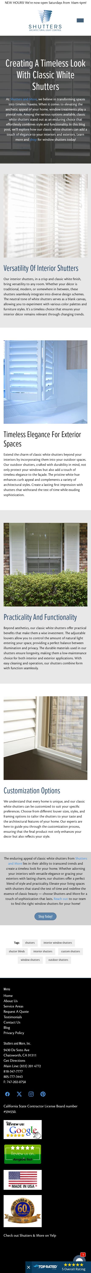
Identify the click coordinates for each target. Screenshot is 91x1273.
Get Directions (14, 1060)
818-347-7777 (13, 1071)
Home (8, 996)
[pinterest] (43, 1094)
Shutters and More (23, 99)
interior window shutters (58, 943)
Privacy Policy (14, 1033)
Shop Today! (45, 916)
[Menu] (80, 20)
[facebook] (7, 1094)
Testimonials (13, 1017)
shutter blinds (17, 951)
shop (33, 140)
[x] (19, 1094)
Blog (7, 1027)
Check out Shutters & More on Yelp (30, 1235)
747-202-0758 (16, 1082)
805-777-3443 (13, 1076)
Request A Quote (16, 1011)
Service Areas (13, 1006)
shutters (30, 943)
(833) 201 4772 (30, 1066)
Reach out (61, 899)
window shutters (30, 960)
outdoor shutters (58, 960)
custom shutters (70, 951)
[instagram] (31, 1094)
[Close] (28, 1267)
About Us (11, 1001)
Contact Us (12, 1022)
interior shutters (42, 951)
